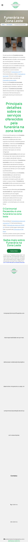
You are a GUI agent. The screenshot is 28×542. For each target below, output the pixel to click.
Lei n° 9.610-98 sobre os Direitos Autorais (13, 262)
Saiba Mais (14, 251)
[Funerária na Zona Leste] (14, 44)
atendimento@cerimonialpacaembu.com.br (14, 539)
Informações (9, 24)
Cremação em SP (16, 72)
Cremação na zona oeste (9, 80)
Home (3, 24)
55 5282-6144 (14, 504)
